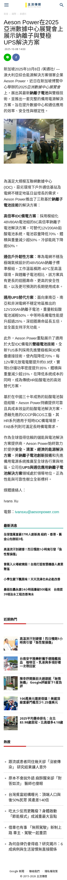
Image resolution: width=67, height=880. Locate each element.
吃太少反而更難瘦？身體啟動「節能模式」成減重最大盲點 (33, 813)
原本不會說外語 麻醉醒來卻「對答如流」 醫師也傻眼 (35, 781)
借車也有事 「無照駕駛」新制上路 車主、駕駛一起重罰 (35, 830)
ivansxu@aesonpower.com (37, 512)
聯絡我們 (34, 871)
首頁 (6, 14)
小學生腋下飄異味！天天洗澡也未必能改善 (32, 579)
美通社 (23, 14)
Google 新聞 (16, 871)
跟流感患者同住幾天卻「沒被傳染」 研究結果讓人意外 (35, 764)
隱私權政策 (51, 871)
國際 (14, 14)
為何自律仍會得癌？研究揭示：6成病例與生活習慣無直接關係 (36, 846)
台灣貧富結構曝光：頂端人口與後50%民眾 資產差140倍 (35, 797)
